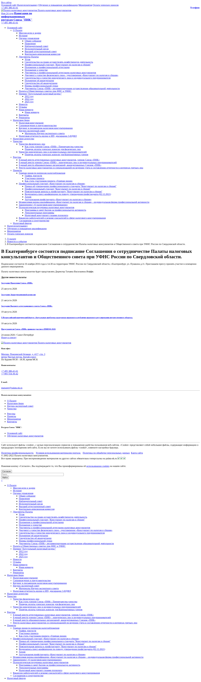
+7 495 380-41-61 (9, 7)
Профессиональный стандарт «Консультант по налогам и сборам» (52, 183)
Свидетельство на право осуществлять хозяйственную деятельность (59, 62)
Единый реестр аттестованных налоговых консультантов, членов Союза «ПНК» (59, 160)
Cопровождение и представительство (38, 125)
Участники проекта (34, 178)
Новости (23, 104)
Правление (30, 43)
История (23, 35)
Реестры (17, 157)
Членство (17, 141)
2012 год (29, 96)
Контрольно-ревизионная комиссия (42, 54)
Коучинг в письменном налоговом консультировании (46, 128)
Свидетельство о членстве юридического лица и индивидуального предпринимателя (68, 78)
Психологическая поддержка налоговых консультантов (46, 207)
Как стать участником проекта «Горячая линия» (49, 181)
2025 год (29, 101)
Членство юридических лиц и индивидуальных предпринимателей (53, 152)
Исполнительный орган (37, 49)
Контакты (24, 115)
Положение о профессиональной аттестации (47, 67)
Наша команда (26, 109)
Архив (28, 197)
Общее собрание (33, 41)
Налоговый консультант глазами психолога (46, 215)
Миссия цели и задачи (30, 33)
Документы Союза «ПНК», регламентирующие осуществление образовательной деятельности (72, 88)
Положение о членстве (36, 70)
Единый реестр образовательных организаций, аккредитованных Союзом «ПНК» (60, 165)
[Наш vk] (118, 458)
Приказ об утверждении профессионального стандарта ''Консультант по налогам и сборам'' (70, 186)
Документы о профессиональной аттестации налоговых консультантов (60, 72)
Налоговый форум (22, 223)
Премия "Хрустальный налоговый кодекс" (40, 93)
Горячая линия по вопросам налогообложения (42, 173)
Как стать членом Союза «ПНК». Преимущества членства (54, 146)
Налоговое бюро (21, 120)
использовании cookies (97, 466)
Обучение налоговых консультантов (25, 436)
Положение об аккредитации (39, 80)
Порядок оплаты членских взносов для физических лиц (53, 149)
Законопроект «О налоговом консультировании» (43, 204)
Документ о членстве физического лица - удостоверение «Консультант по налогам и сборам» (71, 75)
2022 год (29, 99)
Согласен (6, 471)
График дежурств (33, 175)
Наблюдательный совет (36, 46)
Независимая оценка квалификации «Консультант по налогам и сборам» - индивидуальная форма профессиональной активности (84, 202)
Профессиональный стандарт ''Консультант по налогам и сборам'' (57, 189)
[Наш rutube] (121, 458)
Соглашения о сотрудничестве (34, 220)
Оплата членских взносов (106, 5)
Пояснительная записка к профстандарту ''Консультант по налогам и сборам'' (63, 191)
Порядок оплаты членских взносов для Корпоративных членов (56, 154)
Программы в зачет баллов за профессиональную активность (55, 210)
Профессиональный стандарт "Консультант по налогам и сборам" (58, 64)
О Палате (17, 30)
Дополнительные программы (39, 212)
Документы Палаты (29, 56)
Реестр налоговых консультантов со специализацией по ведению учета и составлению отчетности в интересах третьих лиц (81, 167)
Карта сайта (137, 453)
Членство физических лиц (32, 144)
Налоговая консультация (31, 123)
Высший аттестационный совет (41, 51)
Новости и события (17, 241)
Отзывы (23, 107)
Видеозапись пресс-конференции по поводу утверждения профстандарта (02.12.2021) (68, 194)
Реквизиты (24, 117)
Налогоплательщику (27, 5)
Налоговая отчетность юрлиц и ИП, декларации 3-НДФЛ (48, 136)
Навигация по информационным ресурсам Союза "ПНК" (16, 16)
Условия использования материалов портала (58, 453)
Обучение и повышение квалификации (58, 5)
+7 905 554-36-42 (9, 373)
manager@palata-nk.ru (11, 388)
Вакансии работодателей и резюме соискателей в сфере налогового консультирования (62, 218)
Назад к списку (8, 337)
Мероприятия (85, 5)
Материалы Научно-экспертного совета (45, 133)
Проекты (17, 170)
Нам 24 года (7, 13)
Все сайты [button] (6, 2)
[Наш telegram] (124, 458)
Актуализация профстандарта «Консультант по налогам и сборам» (58, 199)
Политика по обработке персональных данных (106, 453)
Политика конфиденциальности (17, 453)
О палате (11, 239)
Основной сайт (8, 5)
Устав (27, 59)
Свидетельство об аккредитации (41, 83)
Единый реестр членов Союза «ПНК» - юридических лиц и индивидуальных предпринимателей (68, 162)
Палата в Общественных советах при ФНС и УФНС (45, 91)
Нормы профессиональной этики (41, 86)
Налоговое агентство (23, 138)
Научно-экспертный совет (32, 130)
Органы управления (29, 38)
